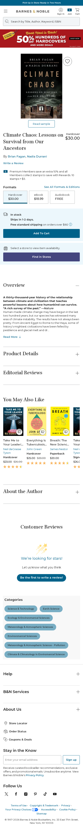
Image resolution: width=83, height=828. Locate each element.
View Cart (72, 793)
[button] (41, 414)
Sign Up (10, 815)
